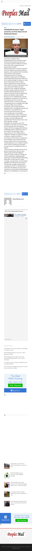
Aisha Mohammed (10, 36)
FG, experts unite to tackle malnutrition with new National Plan (15, 363)
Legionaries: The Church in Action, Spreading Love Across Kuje (15, 349)
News (5, 27)
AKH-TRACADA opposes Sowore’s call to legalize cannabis (14, 353)
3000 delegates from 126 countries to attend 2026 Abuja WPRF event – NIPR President (14, 358)
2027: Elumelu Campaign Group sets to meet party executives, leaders (20, 215)
